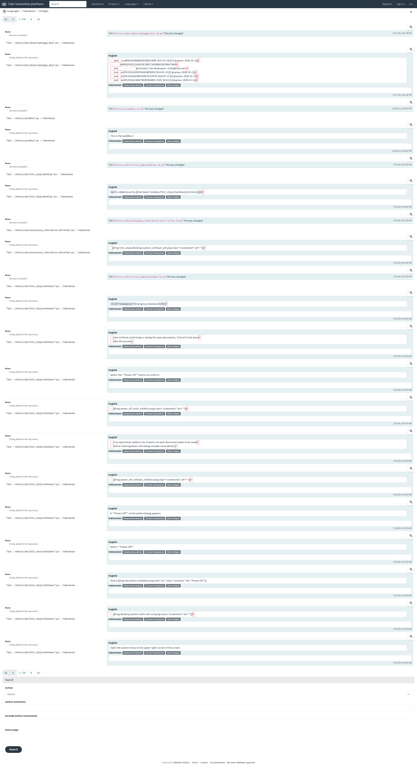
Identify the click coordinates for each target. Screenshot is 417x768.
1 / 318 (22, 19)
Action (9, 687)
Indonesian (29, 11)
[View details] (411, 27)
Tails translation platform (26, 4)
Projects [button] (113, 4)
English (112, 55)
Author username (15, 701)
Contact (204, 762)
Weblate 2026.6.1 (182, 762)
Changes (43, 11)
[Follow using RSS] (411, 11)
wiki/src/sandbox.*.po (27, 118)
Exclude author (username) (21, 716)
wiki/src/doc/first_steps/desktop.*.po (36, 174)
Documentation (217, 762)
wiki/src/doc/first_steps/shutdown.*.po (37, 286)
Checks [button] (147, 4)
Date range (11, 730)
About (195, 762)
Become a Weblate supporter (241, 762)
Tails (9, 42)
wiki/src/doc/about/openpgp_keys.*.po (36, 42)
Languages (13, 11)
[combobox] (67, 4)
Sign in (400, 4)
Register (387, 4)
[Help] (411, 4)
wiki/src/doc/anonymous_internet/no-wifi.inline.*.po (44, 230)
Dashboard (97, 4)
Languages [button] (131, 4)
